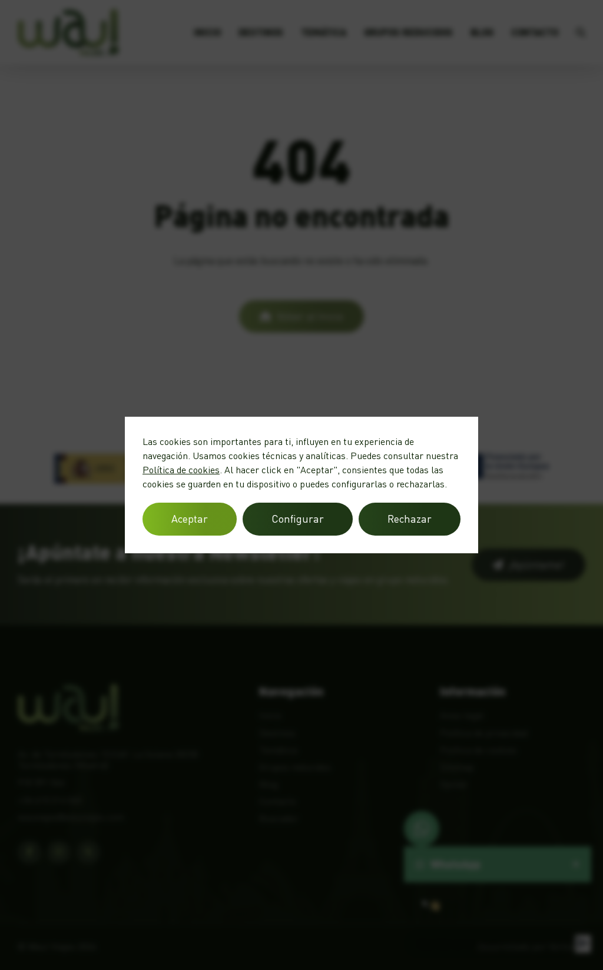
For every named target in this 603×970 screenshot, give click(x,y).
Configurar (297, 519)
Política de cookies (181, 470)
